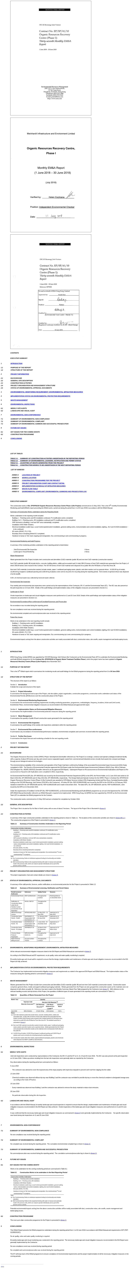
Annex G (87, 1144)
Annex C (63, 1220)
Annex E (88, 951)
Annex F (105, 989)
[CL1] (123, 818)
